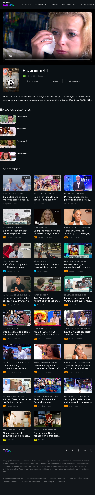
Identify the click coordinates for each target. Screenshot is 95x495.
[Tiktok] (72, 450)
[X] (91, 450)
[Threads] (78, 450)
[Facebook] (66, 450)
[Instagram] (85, 450)
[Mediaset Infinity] (8, 4)
